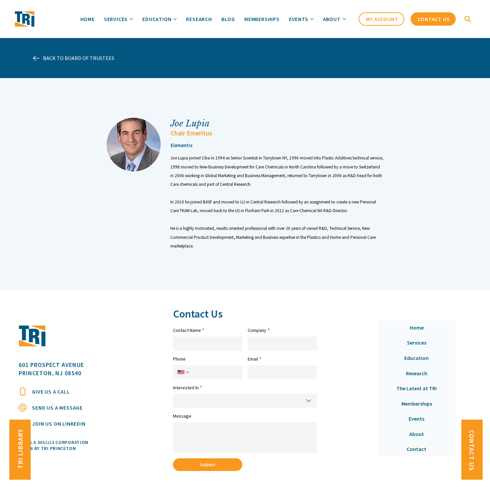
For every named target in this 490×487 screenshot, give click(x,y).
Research (416, 373)
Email (254, 359)
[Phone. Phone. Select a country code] (183, 372)
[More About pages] (344, 19)
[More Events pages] (312, 19)
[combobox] (245, 401)
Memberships (416, 403)
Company (259, 330)
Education (416, 358)
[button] (468, 19)
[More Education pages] (175, 19)
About (416, 434)
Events (416, 418)
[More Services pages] (131, 19)
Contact (416, 449)
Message (182, 416)
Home (417, 327)
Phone (179, 359)
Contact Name (188, 330)
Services (416, 342)
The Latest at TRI (416, 388)
